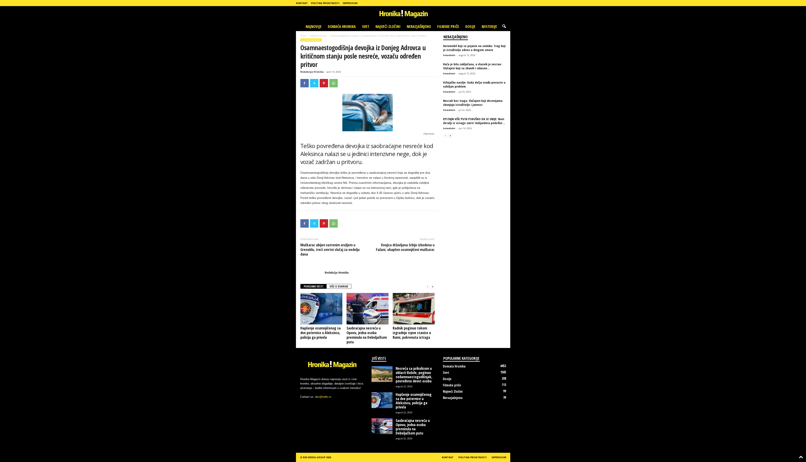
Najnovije (314, 26)
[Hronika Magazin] (403, 14)
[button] (504, 26)
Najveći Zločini (388, 26)
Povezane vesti (313, 286)
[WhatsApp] (333, 83)
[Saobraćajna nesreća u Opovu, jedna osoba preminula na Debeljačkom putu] (368, 308)
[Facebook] (304, 83)
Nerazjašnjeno (419, 26)
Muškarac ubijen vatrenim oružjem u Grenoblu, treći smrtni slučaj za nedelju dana (330, 249)
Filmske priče (448, 26)
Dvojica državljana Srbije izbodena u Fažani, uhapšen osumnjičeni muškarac (405, 247)
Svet (365, 26)
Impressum (350, 3)
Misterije (489, 26)
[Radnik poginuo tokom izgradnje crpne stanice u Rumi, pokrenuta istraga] (414, 308)
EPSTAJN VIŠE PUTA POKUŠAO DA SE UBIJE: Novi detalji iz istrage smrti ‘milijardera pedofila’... (474, 121)
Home (303, 35)
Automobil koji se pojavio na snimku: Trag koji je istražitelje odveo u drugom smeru (474, 48)
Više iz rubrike (339, 286)
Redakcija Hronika (312, 71)
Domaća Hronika (342, 26)
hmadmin (449, 55)
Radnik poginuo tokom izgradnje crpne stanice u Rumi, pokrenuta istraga (412, 333)
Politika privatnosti (325, 3)
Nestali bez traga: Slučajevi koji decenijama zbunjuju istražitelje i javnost (472, 102)
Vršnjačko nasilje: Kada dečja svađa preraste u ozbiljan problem (474, 84)
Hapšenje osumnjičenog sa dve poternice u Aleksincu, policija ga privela (320, 333)
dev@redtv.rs (323, 396)
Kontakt (302, 3)
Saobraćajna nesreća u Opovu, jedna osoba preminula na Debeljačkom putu (367, 335)
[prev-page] (427, 286)
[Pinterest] (324, 83)
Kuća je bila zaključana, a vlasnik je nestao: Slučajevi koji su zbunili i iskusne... (472, 66)
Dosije (470, 26)
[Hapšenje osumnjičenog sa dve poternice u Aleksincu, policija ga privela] (321, 308)
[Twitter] (314, 83)
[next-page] (432, 286)
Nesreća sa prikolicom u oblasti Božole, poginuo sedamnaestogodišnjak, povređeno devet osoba (414, 374)
